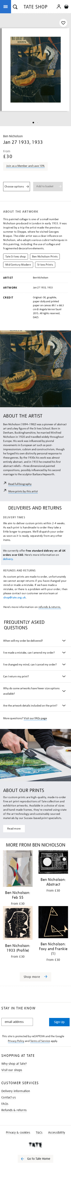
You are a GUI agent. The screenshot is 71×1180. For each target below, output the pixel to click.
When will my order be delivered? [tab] (23, 640)
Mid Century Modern (18, 264)
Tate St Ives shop (15, 256)
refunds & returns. (49, 607)
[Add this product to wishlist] (63, 22)
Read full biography (20, 484)
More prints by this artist (23, 491)
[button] (15, 7)
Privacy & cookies (18, 1133)
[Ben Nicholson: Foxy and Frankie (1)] (53, 923)
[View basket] (66, 7)
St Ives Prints (45, 264)
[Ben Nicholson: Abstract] (53, 862)
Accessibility (56, 1133)
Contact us (8, 1097)
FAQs (4, 1104)
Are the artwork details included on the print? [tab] (30, 705)
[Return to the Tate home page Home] (35, 7)
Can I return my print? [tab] (16, 676)
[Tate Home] (35, 1145)
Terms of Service (40, 1041)
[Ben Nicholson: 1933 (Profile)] (18, 923)
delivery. (8, 559)
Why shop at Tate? (14, 1064)
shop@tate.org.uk (14, 597)
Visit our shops (11, 1070)
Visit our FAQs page (35, 718)
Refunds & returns (14, 1110)
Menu (6, 6)
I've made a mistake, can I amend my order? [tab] (29, 652)
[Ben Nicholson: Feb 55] (18, 869)
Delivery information (15, 1091)
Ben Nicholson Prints (45, 256)
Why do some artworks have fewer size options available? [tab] (31, 690)
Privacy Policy (16, 1041)
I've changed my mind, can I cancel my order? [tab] (30, 664)
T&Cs (39, 1133)
